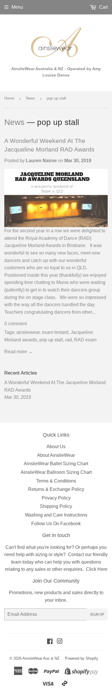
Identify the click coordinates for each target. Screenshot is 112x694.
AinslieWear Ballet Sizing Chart (56, 463)
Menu (17, 7)
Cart (103, 7)
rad (68, 339)
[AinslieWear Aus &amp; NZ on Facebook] (50, 641)
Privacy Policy (56, 497)
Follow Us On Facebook (56, 523)
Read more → (18, 351)
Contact (76, 554)
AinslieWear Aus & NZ (40, 658)
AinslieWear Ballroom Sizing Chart (56, 472)
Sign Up (97, 614)
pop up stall (51, 339)
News (30, 98)
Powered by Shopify (81, 658)
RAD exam (85, 339)
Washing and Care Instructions (56, 514)
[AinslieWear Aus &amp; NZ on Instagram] (60, 641)
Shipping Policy (56, 506)
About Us (56, 446)
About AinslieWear (56, 455)
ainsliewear (28, 332)
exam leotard (55, 332)
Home (9, 98)
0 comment (15, 323)
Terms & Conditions (56, 480)
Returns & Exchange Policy (56, 489)
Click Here (96, 569)
